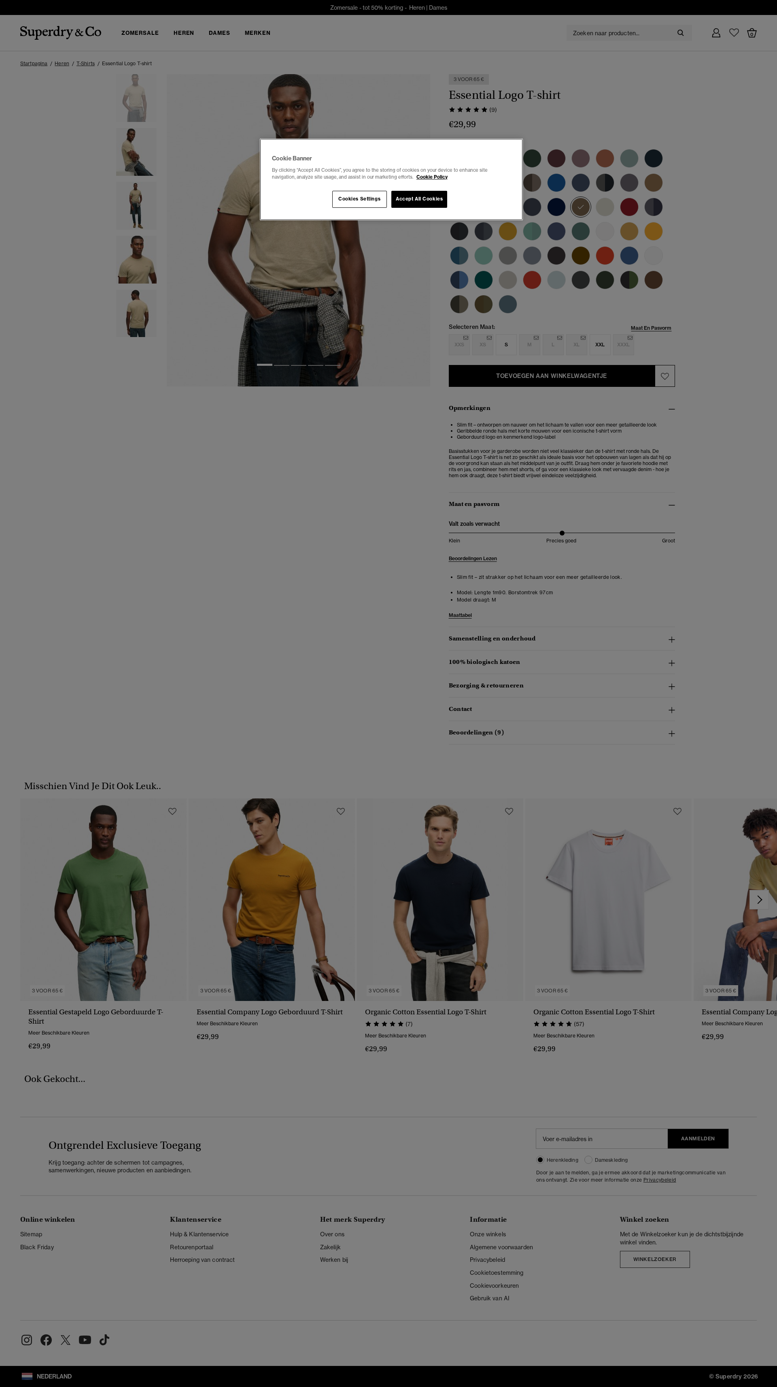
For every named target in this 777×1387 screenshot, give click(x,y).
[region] (391, 179)
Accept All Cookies (419, 199)
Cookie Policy (432, 177)
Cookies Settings (359, 199)
